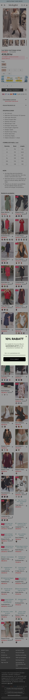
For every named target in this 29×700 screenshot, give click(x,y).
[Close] (26, 336)
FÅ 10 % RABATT (14, 359)
